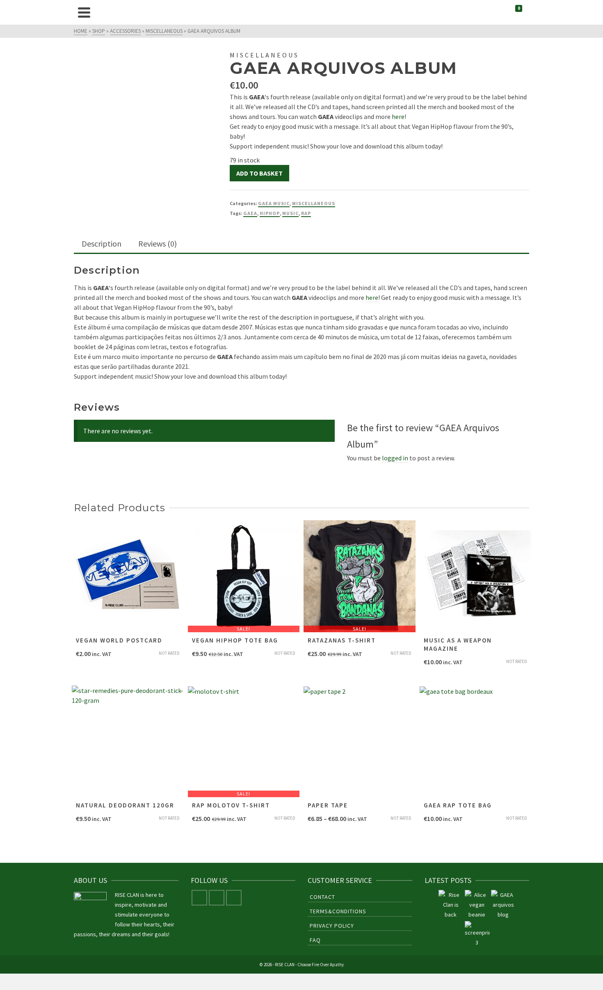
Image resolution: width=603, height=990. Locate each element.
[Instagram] (216, 897)
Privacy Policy (332, 925)
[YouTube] (234, 897)
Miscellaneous (313, 203)
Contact (322, 897)
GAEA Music (274, 203)
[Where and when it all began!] (477, 934)
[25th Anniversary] (477, 904)
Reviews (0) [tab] (157, 243)
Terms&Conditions (338, 911)
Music (290, 213)
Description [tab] (101, 243)
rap (306, 213)
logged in (395, 458)
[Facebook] (199, 897)
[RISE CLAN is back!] (451, 904)
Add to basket (259, 173)
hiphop (270, 213)
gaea (250, 213)
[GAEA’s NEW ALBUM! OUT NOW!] (503, 904)
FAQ (315, 940)
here (398, 116)
